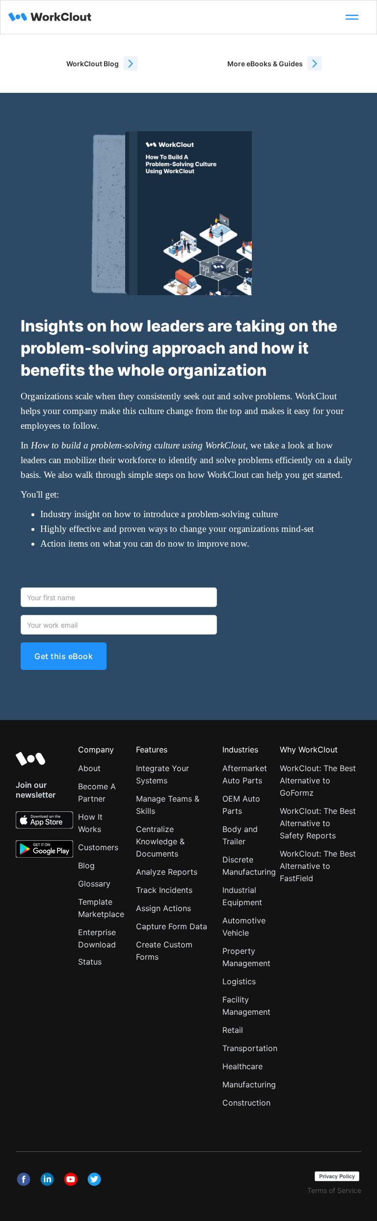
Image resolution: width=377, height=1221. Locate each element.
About (89, 768)
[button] (352, 17)
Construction (246, 1103)
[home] (171, 17)
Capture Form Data (171, 926)
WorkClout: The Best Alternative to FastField (318, 866)
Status (90, 962)
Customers (98, 847)
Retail (232, 1030)
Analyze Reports (166, 872)
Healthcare (242, 1066)
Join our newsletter (35, 790)
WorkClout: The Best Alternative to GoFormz (318, 780)
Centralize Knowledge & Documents (160, 841)
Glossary (94, 883)
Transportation (249, 1048)
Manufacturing (249, 1084)
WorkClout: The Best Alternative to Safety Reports (318, 823)
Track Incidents (164, 890)
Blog (86, 865)
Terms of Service (334, 1190)
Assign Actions (163, 908)
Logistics (239, 981)
